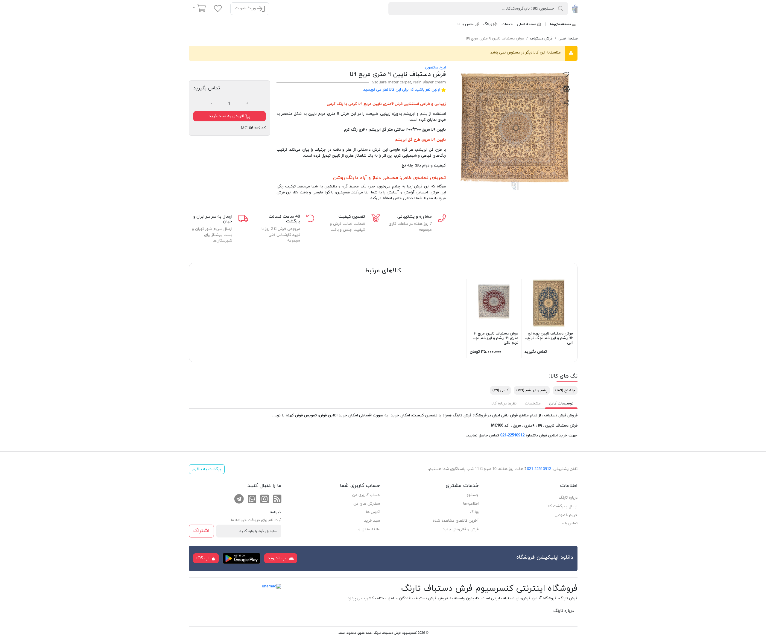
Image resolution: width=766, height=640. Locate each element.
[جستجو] (561, 8)
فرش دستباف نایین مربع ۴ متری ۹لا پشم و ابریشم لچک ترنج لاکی (494, 338)
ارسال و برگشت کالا (562, 506)
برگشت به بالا (208, 469)
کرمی (331, 104)
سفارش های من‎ (366, 503)
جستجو (472, 495)
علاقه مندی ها (368, 529)
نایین (441, 140)
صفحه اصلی (526, 24)
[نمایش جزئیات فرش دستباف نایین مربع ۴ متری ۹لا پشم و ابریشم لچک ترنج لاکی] (494, 303)
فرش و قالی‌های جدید (461, 529)
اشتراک (201, 530)
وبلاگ (487, 24)
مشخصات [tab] (533, 403)
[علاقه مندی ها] (218, 8)
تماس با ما (466, 24)
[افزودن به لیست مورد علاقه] (566, 74)
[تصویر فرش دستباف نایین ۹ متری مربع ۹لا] (514, 127)
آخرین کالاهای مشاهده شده (456, 520)
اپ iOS (203, 558)
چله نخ (565, 390)
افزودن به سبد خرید (227, 116)
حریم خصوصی (565, 515)
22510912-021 (512, 435)
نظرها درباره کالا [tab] (504, 403)
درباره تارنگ (568, 497)
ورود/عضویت (246, 8)
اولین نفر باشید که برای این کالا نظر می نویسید (401, 89)
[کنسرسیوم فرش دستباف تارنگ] (574, 8)
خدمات (507, 24)
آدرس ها (373, 512)
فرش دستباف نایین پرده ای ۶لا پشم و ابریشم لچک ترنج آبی (550, 338)
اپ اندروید (278, 558)
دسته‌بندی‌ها (560, 24)
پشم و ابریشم (531, 390)
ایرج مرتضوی (435, 67)
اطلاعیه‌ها (471, 503)
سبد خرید (372, 520)
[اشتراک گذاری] (566, 102)
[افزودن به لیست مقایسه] (566, 88)
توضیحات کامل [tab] (561, 403)
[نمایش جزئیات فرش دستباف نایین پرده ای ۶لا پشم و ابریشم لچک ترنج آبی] (549, 303)
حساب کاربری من (366, 495)
